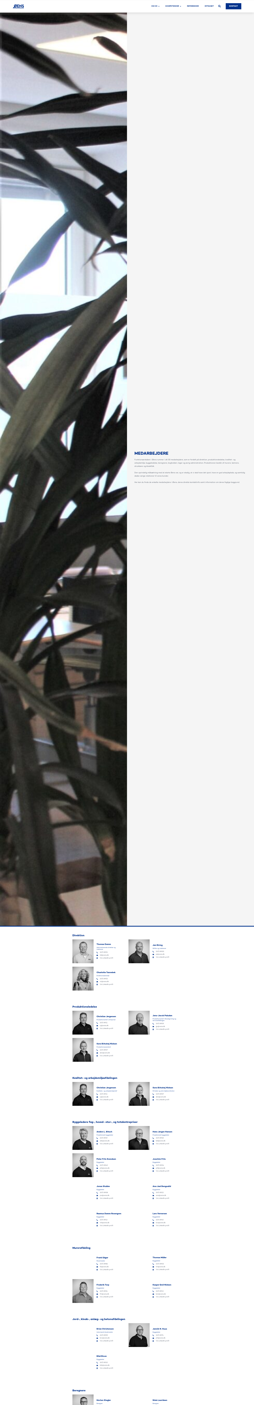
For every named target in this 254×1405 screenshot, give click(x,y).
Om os (154, 6)
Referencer (193, 6)
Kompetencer (172, 6)
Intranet (209, 6)
